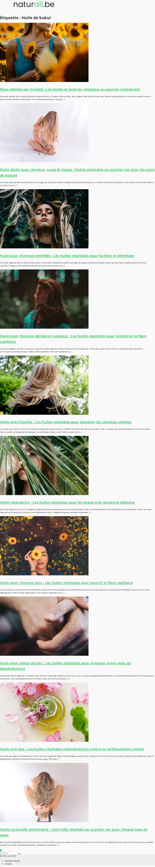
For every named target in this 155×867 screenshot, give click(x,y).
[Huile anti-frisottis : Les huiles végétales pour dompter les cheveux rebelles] (44, 414)
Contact (8, 863)
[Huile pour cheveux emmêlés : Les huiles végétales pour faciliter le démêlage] (44, 247)
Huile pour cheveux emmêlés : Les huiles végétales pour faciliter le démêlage (67, 255)
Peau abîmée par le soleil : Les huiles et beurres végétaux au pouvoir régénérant (70, 89)
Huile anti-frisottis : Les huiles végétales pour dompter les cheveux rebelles (65, 421)
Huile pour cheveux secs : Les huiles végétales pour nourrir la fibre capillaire (66, 582)
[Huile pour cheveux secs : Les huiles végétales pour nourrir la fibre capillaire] (44, 574)
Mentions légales (12, 860)
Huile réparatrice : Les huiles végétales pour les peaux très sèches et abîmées (67, 502)
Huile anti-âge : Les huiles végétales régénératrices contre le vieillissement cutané (72, 749)
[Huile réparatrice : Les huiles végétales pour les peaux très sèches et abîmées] (44, 494)
